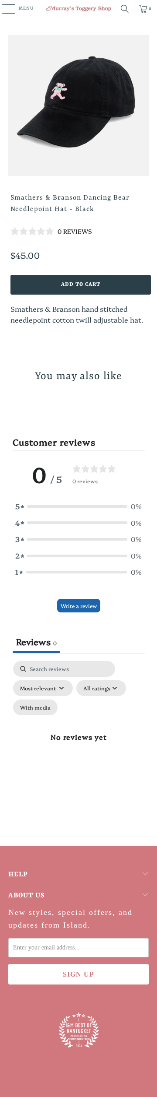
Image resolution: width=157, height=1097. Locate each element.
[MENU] (4, 9)
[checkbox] (35, 707)
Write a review (79, 605)
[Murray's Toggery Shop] (78, 9)
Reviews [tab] (36, 641)
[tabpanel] (79, 747)
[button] (78, 506)
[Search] (124, 9)
